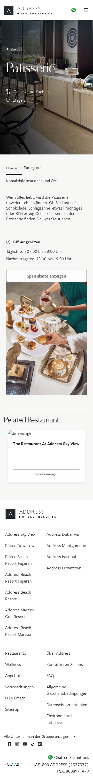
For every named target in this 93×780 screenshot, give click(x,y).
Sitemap (12, 709)
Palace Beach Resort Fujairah (18, 559)
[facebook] (9, 744)
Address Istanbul (61, 556)
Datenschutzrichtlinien (67, 704)
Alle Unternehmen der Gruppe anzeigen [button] (37, 736)
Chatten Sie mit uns (71, 757)
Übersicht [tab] (14, 168)
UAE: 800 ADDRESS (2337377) (61, 764)
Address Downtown (64, 568)
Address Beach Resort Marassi (18, 631)
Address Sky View (20, 534)
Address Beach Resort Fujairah (18, 577)
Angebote (13, 675)
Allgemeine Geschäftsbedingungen (67, 690)
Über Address (59, 653)
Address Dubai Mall (64, 534)
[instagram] (17, 744)
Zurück (16, 49)
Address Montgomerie (66, 545)
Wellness (13, 664)
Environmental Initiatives (59, 719)
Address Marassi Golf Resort (19, 613)
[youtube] (25, 744)
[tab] (33, 169)
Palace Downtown (21, 545)
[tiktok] (32, 744)
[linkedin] (40, 744)
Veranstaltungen (19, 687)
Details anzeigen (46, 473)
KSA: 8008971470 (73, 771)
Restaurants (15, 653)
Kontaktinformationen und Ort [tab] (31, 180)
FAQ (50, 675)
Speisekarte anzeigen (46, 276)
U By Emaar (15, 698)
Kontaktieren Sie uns (65, 664)
